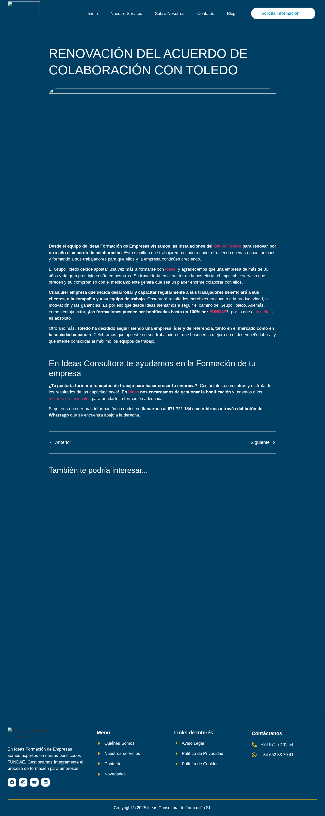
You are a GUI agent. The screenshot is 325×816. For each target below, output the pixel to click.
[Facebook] (12, 782)
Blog (231, 13)
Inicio (93, 13)
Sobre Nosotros (170, 13)
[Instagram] (23, 782)
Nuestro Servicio (126, 13)
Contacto (205, 13)
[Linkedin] (45, 782)
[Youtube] (34, 782)
